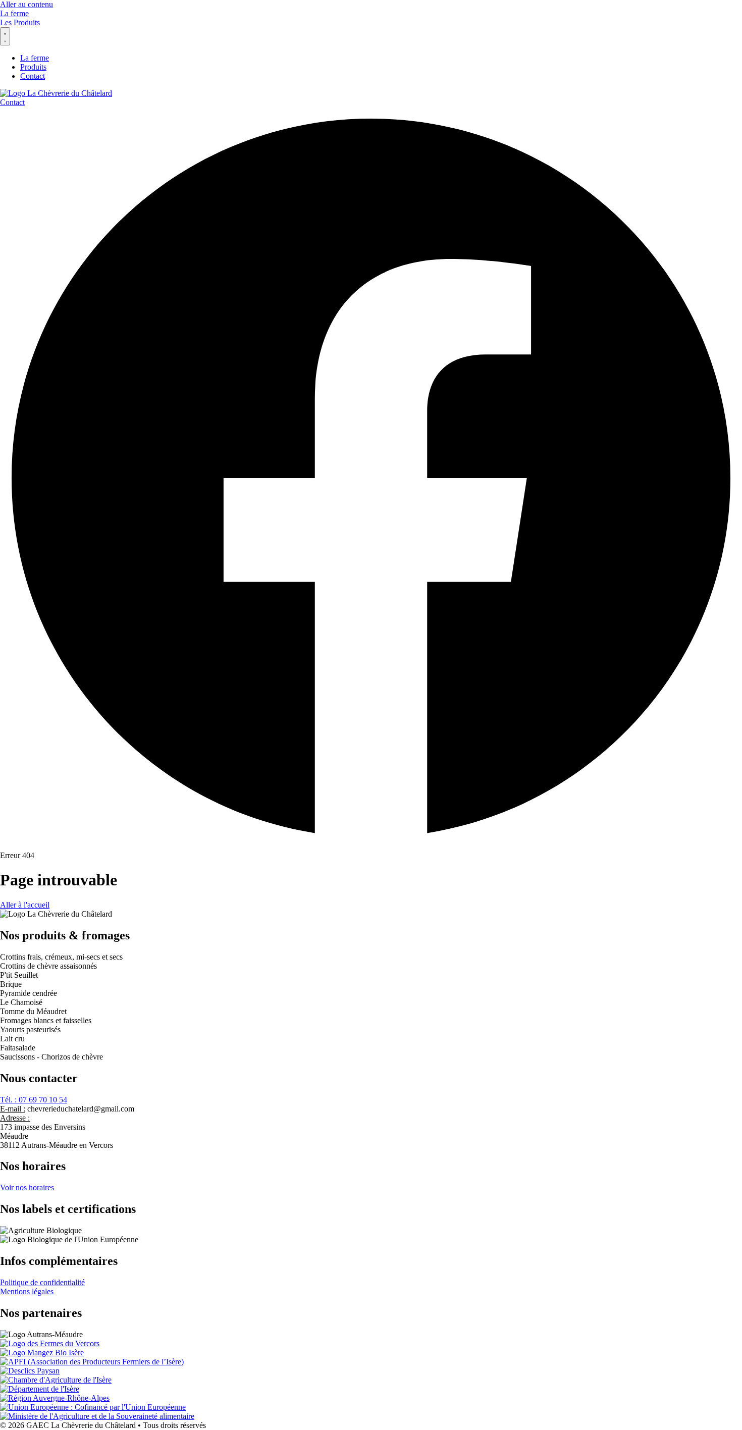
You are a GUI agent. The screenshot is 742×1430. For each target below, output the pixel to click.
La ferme (14, 13)
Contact (12, 102)
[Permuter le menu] (5, 36)
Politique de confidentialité (42, 1282)
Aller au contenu (26, 4)
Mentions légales (27, 1291)
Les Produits (20, 22)
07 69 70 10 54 (33, 1099)
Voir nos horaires (27, 1187)
